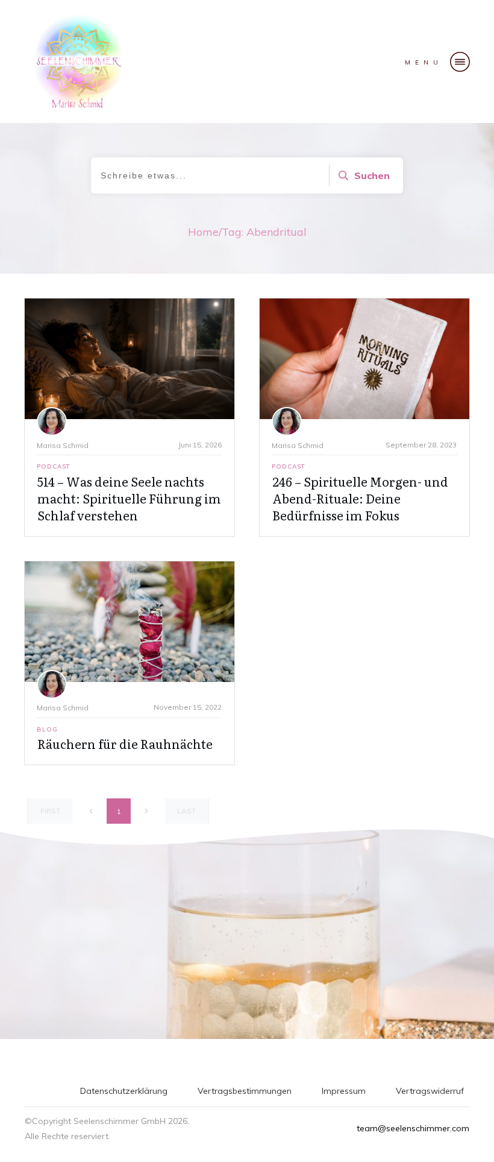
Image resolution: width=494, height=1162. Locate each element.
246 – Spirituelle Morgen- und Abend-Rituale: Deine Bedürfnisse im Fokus (360, 498)
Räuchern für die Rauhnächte (125, 743)
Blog (47, 729)
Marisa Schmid (63, 445)
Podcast (53, 466)
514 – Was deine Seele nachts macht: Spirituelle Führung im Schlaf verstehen (129, 498)
